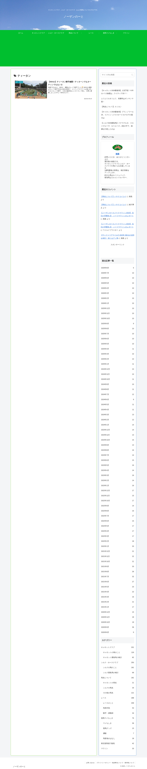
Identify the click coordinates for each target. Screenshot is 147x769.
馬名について (117, 678)
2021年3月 (117, 597)
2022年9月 (117, 506)
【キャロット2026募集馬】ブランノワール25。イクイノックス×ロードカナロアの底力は (117, 115)
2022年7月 (117, 516)
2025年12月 (117, 308)
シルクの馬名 (118, 688)
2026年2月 (117, 298)
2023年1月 (117, 485)
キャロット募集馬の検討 (118, 657)
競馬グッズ (118, 728)
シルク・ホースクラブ (117, 662)
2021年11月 (117, 556)
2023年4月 (117, 470)
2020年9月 (117, 627)
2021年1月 (117, 607)
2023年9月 (117, 445)
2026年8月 (117, 268)
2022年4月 (117, 531)
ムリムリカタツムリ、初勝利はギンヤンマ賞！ (117, 100)
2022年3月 (117, 536)
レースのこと (118, 703)
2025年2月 (117, 359)
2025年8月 (117, 329)
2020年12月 (117, 612)
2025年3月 (117, 354)
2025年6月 (117, 339)
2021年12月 (117, 551)
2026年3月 (117, 293)
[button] (132, 75)
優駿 (118, 733)
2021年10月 (117, 561)
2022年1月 (117, 546)
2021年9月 (117, 566)
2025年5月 (117, 344)
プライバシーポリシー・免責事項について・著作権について (115, 762)
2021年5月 (117, 587)
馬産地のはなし (118, 738)
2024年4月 (117, 410)
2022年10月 (117, 501)
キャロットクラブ (117, 647)
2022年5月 (117, 526)
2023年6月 (117, 460)
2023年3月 (117, 475)
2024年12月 (117, 369)
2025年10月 (117, 318)
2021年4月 (117, 592)
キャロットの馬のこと (118, 652)
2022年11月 (117, 496)
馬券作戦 (118, 708)
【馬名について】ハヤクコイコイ (113, 196)
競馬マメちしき (117, 718)
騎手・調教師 (118, 713)
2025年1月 (117, 364)
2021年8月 (117, 572)
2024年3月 (117, 415)
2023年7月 (117, 455)
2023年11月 (117, 435)
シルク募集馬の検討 (118, 673)
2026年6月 (117, 278)
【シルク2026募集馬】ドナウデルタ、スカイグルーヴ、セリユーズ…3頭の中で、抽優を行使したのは (117, 126)
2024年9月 (117, 384)
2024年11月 (117, 374)
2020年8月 (117, 632)
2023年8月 (117, 450)
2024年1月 (117, 425)
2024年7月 (117, 394)
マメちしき (118, 723)
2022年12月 (117, 490)
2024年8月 (117, 389)
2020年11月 (117, 617)
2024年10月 (117, 379)
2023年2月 (117, 480)
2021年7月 (117, 577)
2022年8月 (117, 511)
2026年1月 (117, 303)
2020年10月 (117, 622)
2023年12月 (117, 430)
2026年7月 (117, 273)
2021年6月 (117, 582)
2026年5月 (117, 283)
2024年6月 (117, 399)
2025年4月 (117, 349)
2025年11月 (117, 313)
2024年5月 (117, 404)
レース (117, 698)
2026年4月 (117, 288)
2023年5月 (117, 465)
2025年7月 (117, 334)
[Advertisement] (74, 52)
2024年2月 (117, 420)
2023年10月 (117, 440)
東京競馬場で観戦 (117, 743)
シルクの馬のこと (118, 667)
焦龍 (117, 154)
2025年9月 (117, 324)
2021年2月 (117, 602)
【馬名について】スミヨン (111, 107)
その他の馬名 (118, 693)
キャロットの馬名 (118, 683)
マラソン (117, 748)
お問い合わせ (90, 762)
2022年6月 (117, 521)
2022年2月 (117, 541)
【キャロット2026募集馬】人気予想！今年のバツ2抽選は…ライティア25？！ (117, 92)
